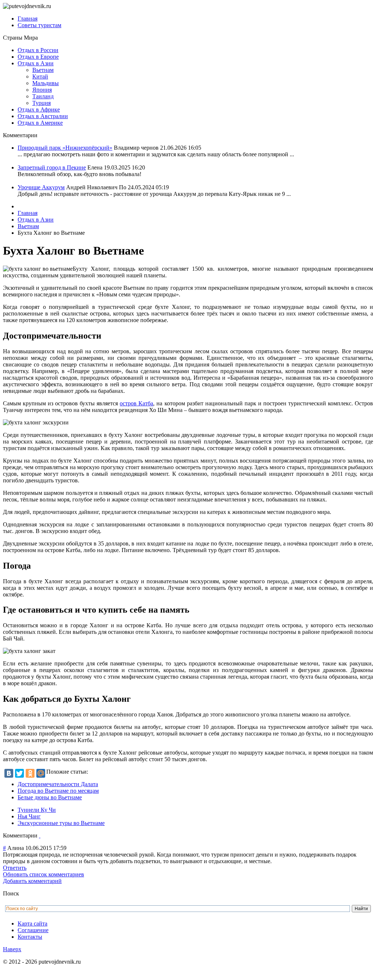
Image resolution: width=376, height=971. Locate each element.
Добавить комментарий (32, 881)
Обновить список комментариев (43, 874)
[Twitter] (19, 773)
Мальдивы (45, 83)
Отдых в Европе (38, 57)
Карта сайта (32, 923)
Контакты (30, 937)
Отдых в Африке (39, 109)
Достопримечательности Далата (58, 784)
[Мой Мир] (40, 773)
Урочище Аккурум (41, 187)
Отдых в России (38, 50)
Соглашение (33, 930)
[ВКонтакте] (8, 773)
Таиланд (43, 96)
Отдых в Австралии (43, 116)
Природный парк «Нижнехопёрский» (65, 148)
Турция (41, 103)
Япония (42, 90)
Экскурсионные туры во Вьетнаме (61, 823)
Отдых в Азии (36, 63)
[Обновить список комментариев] (39, 835)
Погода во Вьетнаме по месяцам (58, 791)
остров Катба (136, 403)
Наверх (12, 949)
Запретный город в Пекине (52, 167)
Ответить (14, 868)
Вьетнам (43, 70)
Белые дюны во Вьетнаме (50, 797)
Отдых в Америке (40, 123)
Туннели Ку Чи (37, 810)
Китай (40, 76)
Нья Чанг (29, 816)
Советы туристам (39, 25)
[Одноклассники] (30, 773)
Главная (27, 18)
